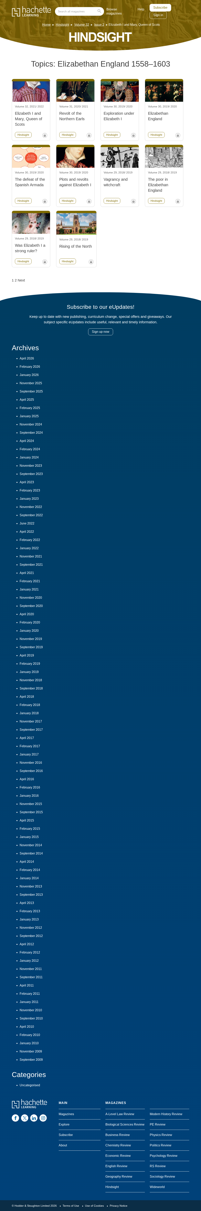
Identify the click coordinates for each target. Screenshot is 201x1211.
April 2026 (27, 358)
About (63, 1145)
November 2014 (31, 845)
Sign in (158, 15)
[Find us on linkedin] (33, 1118)
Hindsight (62, 24)
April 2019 (27, 655)
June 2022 (27, 523)
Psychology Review (163, 1155)
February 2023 (30, 490)
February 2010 (30, 1035)
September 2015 (31, 812)
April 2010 (27, 1026)
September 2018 (31, 688)
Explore (64, 1124)
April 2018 (27, 696)
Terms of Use (71, 1205)
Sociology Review (162, 1176)
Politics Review (160, 1145)
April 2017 (27, 738)
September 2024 (31, 432)
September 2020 (31, 606)
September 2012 (31, 936)
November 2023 (31, 465)
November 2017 (31, 721)
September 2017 (31, 729)
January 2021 (29, 589)
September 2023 (31, 474)
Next (21, 280)
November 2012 (31, 927)
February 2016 (30, 787)
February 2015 (30, 828)
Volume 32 (81, 24)
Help (141, 9)
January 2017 (29, 754)
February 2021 (30, 581)
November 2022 (31, 507)
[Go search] (100, 11)
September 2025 (31, 391)
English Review (116, 1166)
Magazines (66, 1114)
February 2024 (30, 449)
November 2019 (31, 639)
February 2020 (30, 622)
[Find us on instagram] (43, 1118)
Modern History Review (166, 1114)
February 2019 (30, 663)
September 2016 (31, 771)
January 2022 (29, 548)
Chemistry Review (118, 1145)
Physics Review (161, 1135)
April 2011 (27, 985)
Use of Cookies (94, 1205)
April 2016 (27, 779)
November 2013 (31, 886)
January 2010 (29, 1043)
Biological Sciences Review (124, 1124)
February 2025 (30, 408)
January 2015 (29, 837)
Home (46, 24)
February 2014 (30, 870)
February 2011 (30, 993)
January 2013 (29, 919)
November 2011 (31, 969)
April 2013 (27, 903)
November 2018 (31, 680)
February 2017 (30, 746)
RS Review (158, 1166)
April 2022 (27, 531)
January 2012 (29, 960)
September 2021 (31, 564)
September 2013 (31, 894)
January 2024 (29, 457)
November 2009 (31, 1051)
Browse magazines (114, 11)
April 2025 (27, 399)
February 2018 (30, 705)
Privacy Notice (118, 1205)
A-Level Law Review (119, 1114)
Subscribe (160, 7)
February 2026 (30, 366)
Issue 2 (99, 24)
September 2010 (31, 1018)
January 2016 (29, 795)
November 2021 (31, 556)
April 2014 (27, 861)
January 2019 (29, 672)
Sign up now (100, 331)
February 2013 (30, 911)
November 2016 (31, 762)
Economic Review (118, 1155)
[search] (79, 11)
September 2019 (31, 647)
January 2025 (29, 416)
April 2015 (27, 820)
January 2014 (29, 878)
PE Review (157, 1124)
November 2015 (31, 804)
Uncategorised (30, 1085)
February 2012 (30, 952)
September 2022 (31, 515)
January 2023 (29, 498)
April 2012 (27, 944)
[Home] (31, 11)
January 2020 (29, 630)
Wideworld (157, 1187)
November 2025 (31, 383)
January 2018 (29, 713)
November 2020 (31, 597)
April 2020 (27, 614)
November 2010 (31, 1010)
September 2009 (31, 1059)
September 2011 (31, 977)
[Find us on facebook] (15, 1118)
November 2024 (31, 424)
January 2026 (29, 375)
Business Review (117, 1135)
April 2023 (27, 482)
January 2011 (29, 1002)
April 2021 (27, 573)
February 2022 (30, 540)
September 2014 (31, 853)
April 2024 (27, 441)
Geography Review (118, 1176)
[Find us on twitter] (24, 1118)
